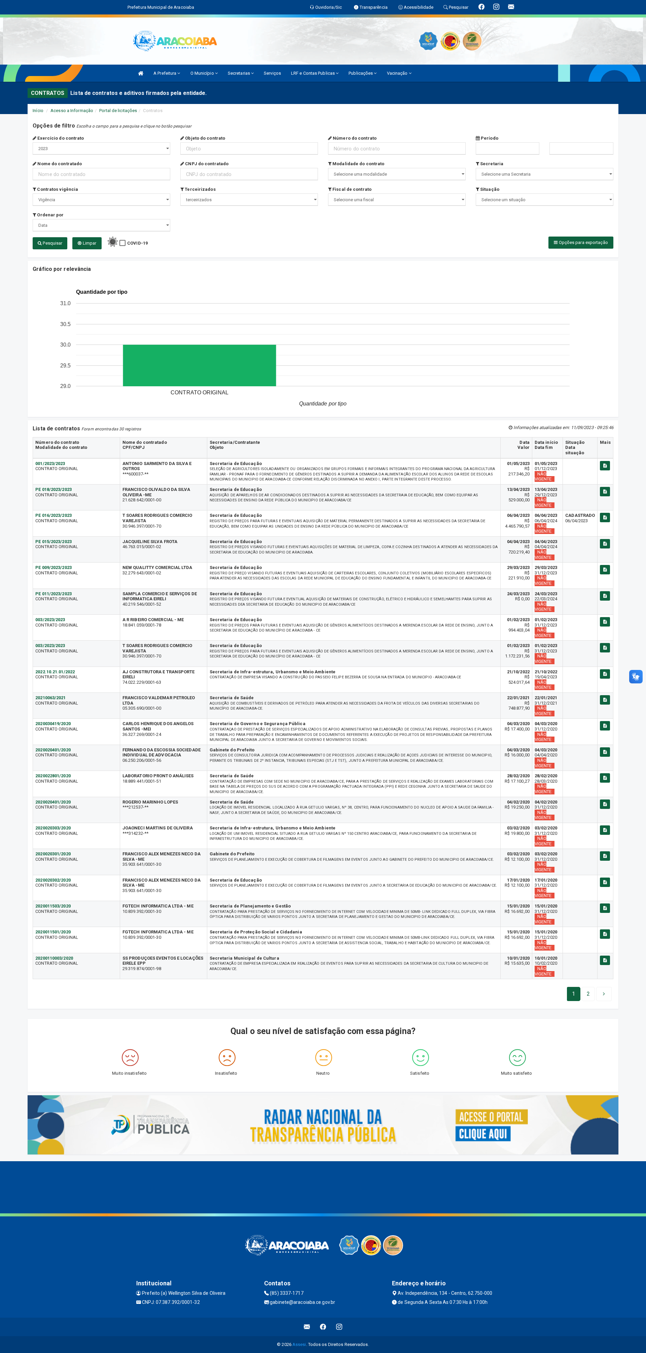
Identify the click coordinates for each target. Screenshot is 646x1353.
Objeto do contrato (204, 138)
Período (489, 138)
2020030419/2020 (53, 723)
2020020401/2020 (53, 749)
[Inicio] (141, 73)
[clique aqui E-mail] (307, 1327)
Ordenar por (50, 214)
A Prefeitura (165, 73)
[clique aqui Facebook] (323, 1327)
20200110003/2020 (54, 958)
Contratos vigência (57, 189)
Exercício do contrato (60, 138)
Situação (489, 189)
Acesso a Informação (71, 110)
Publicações (361, 73)
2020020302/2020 (53, 880)
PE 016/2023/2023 (53, 515)
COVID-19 (137, 243)
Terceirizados (199, 189)
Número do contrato (354, 138)
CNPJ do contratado (206, 163)
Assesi (299, 1344)
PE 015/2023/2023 (53, 541)
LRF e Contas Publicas (313, 73)
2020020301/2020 (53, 853)
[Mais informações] (605, 465)
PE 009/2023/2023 (53, 567)
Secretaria (491, 163)
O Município (202, 73)
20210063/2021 (50, 697)
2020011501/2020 (53, 931)
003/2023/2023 (50, 619)
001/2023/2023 (50, 463)
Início (38, 110)
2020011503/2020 (53, 906)
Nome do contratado (59, 163)
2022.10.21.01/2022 (55, 671)
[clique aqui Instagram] (339, 1327)
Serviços (272, 73)
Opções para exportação (583, 242)
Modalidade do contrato (357, 163)
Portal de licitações (118, 110)
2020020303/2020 (53, 827)
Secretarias (239, 73)
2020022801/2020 (53, 775)
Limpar (88, 243)
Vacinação (398, 73)
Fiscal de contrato (351, 189)
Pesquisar (52, 243)
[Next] (604, 994)
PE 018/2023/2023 (53, 489)
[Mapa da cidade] (323, 1186)
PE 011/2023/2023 (53, 593)
